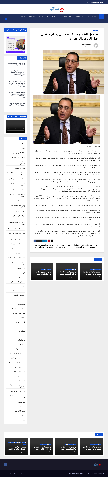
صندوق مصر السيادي (52, 16)
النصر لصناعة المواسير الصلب (16, 244)
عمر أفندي (22, 331)
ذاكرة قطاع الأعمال (66, 16)
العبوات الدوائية (21, 200)
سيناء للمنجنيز (21, 304)
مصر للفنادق (21, 402)
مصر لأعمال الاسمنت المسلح (17, 362)
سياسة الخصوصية (14, 473)
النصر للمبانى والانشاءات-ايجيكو (16, 257)
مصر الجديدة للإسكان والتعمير (16, 353)
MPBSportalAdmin (84, 44)
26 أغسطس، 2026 (95, 452)
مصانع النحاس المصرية (18, 349)
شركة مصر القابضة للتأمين (17, 308)
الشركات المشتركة (79, 16)
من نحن (22, 473)
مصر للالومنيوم (21, 376)
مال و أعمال (21, 340)
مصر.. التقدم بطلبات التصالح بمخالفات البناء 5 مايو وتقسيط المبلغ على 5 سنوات (83, 246)
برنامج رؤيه (22, 277)
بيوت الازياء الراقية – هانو (18, 282)
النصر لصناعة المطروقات (18, 239)
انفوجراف (40, 16)
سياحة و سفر (21, 299)
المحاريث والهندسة (20, 211)
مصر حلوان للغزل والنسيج (18, 358)
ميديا (24, 420)
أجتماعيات (99, 21)
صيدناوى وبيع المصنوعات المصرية (15, 317)
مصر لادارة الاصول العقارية (17, 367)
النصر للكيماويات (20, 253)
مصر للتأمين (21, 380)
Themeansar (100, 473)
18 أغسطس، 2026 (45, 452)
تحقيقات (23, 16)
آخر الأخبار (95, 30)
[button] (8, 18)
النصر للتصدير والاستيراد (18, 248)
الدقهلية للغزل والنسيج (19, 153)
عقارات (23, 326)
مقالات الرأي (31, 16)
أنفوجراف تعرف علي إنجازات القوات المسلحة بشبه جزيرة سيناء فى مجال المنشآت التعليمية (50, 246)
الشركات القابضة (91, 16)
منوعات (23, 415)
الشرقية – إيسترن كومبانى (17, 157)
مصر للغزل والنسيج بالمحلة (17, 391)
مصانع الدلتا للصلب (20, 344)
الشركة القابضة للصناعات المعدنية (15, 190)
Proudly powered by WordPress (77, 473)
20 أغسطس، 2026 (70, 452)
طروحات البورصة (20, 322)
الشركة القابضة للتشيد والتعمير (16, 179)
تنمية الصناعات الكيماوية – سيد (16, 291)
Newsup (93, 473)
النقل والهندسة (21, 268)
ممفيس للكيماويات (20, 411)
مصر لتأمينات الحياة (19, 371)
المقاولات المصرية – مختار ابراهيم (15, 228)
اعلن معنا (6, 473)
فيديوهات (22, 335)
